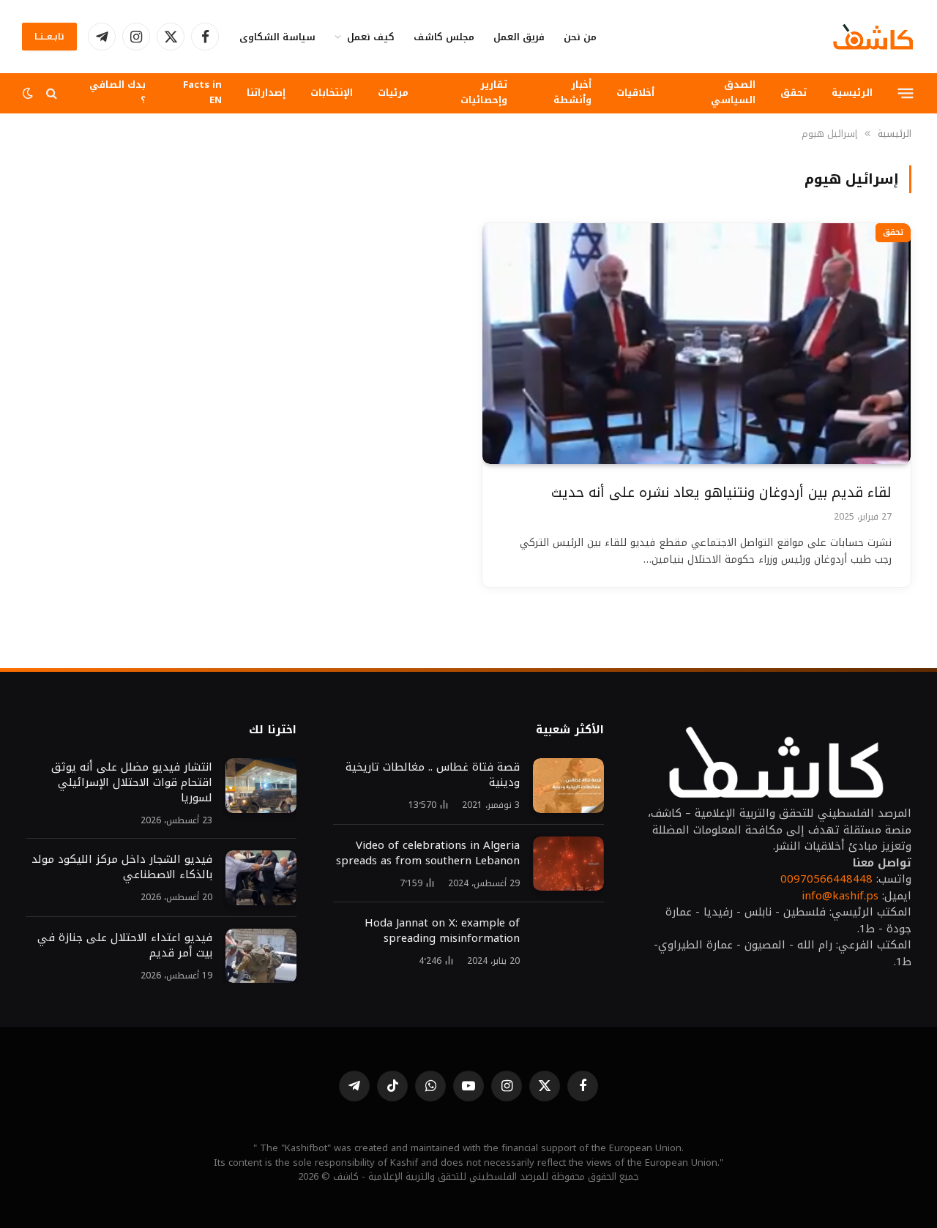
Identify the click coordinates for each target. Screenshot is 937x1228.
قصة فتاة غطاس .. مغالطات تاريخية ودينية (433, 775)
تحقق (793, 92)
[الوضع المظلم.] (29, 93)
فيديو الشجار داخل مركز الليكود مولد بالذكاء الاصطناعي (121, 867)
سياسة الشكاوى (277, 37)
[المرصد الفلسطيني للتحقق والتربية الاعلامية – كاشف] (873, 37)
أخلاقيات (635, 92)
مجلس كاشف (444, 37)
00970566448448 (826, 879)
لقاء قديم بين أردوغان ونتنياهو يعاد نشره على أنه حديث (721, 493)
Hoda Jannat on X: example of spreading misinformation (442, 931)
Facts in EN (202, 92)
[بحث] (51, 93)
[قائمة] (906, 93)
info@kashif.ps (840, 896)
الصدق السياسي (733, 92)
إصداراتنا (266, 92)
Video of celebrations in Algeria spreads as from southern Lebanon (428, 853)
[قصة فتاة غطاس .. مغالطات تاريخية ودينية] (568, 785)
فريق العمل (519, 37)
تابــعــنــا (49, 37)
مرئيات (393, 92)
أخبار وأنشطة (572, 92)
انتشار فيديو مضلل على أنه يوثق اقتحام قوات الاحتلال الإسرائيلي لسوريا (130, 783)
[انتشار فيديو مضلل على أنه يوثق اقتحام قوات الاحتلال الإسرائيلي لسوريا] (260, 785)
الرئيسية (852, 92)
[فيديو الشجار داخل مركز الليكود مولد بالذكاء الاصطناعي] (260, 877)
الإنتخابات (331, 92)
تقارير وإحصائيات (483, 92)
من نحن (580, 37)
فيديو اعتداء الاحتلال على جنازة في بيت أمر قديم (124, 945)
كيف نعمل (371, 37)
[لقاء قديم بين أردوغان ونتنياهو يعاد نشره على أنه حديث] (696, 343)
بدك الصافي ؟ (117, 92)
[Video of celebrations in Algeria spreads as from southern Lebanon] (568, 863)
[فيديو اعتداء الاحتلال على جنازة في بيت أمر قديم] (260, 956)
